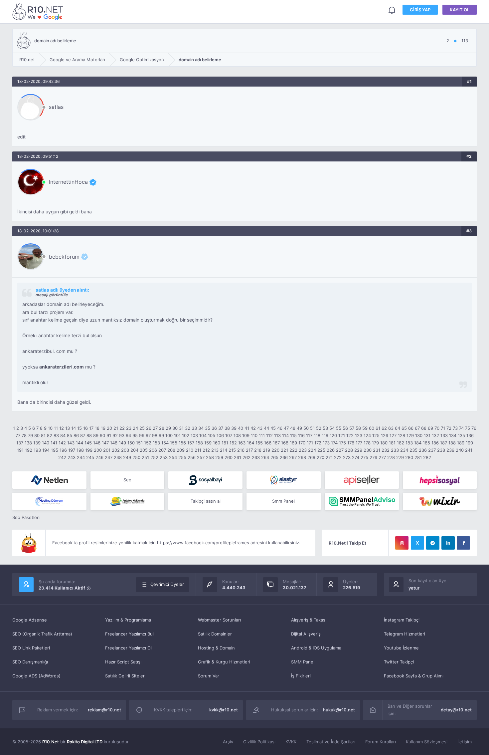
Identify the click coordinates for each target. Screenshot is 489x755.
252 (154, 457)
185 (426, 442)
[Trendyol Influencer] (440, 501)
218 (257, 450)
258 (210, 457)
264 (265, 457)
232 (386, 450)
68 (423, 428)
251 (145, 457)
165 (259, 442)
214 (223, 450)
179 (375, 442)
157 (190, 442)
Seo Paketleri (26, 517)
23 (128, 428)
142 (62, 442)
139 (37, 442)
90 (102, 435)
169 (293, 442)
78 (24, 435)
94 (128, 435)
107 (228, 435)
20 (109, 428)
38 (227, 428)
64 (397, 428)
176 (350, 442)
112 (269, 435)
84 (63, 435)
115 (293, 435)
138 (28, 442)
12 (61, 428)
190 (469, 442)
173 (326, 442)
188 (452, 442)
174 (334, 442)
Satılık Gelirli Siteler (125, 675)
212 (206, 450)
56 (345, 428)
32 (187, 428)
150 (131, 442)
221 (284, 450)
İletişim (464, 741)
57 (351, 428)
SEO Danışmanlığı (30, 661)
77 (18, 435)
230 (368, 450)
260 (229, 457)
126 (384, 435)
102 (185, 435)
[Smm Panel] (205, 480)
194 (46, 450)
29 (168, 428)
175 (342, 442)
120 (333, 435)
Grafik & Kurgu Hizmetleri (224, 661)
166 (267, 442)
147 (105, 442)
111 (262, 435)
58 (358, 428)
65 (404, 428)
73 (455, 428)
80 (37, 435)
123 (358, 435)
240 (460, 450)
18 (97, 428)
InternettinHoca (68, 181)
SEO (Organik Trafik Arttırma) (42, 633)
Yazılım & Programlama (128, 620)
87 (82, 435)
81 (43, 435)
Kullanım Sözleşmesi (426, 741)
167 (276, 442)
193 (37, 450)
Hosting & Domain (216, 647)
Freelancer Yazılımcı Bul (129, 633)
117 (309, 435)
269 (311, 457)
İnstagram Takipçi (401, 620)
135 (461, 435)
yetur (413, 588)
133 (444, 435)
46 (279, 428)
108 (237, 435)
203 (125, 450)
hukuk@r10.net (339, 709)
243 (72, 457)
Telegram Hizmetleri (404, 633)
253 (164, 457)
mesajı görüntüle (52, 294)
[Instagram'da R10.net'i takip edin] (401, 543)
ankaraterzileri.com (61, 367)
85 (69, 435)
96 (141, 435)
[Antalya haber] (127, 501)
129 (410, 435)
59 (365, 428)
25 (142, 428)
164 (250, 442)
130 (418, 435)
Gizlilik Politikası (259, 741)
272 (338, 457)
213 (215, 450)
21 (115, 428)
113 (277, 435)
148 (113, 442)
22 (122, 428)
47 (286, 428)
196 (63, 450)
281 (418, 457)
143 (71, 442)
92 (115, 435)
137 (19, 442)
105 (211, 435)
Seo (127, 479)
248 (118, 457)
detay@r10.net (456, 709)
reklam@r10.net (104, 709)
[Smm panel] (362, 501)
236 (423, 450)
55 (338, 428)
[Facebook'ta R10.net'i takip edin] (463, 543)
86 (76, 435)
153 (156, 442)
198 (80, 450)
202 (116, 450)
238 (441, 450)
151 (139, 442)
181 (392, 442)
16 (85, 428)
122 (350, 435)
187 (443, 442)
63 (391, 428)
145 (88, 442)
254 (173, 457)
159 (208, 442)
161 (225, 442)
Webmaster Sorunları (219, 620)
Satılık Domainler (215, 633)
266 (284, 457)
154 (165, 442)
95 (135, 435)
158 (199, 442)
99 (161, 435)
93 (121, 435)
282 (427, 457)
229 (358, 450)
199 (88, 450)
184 (417, 442)
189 (460, 442)
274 (355, 457)
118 (317, 435)
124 (367, 435)
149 (122, 442)
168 (284, 442)
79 (30, 435)
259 (219, 457)
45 (273, 428)
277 (382, 457)
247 (108, 457)
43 (259, 428)
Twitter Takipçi (399, 661)
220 (275, 450)
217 (249, 450)
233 (395, 450)
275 (364, 457)
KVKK (290, 741)
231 (376, 450)
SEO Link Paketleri (31, 647)
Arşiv (228, 741)
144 (79, 442)
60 (371, 428)
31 (181, 428)
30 (175, 428)
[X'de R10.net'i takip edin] (417, 543)
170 (301, 442)
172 (317, 442)
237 (432, 450)
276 (373, 457)
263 (256, 457)
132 (435, 435)
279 (400, 457)
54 (332, 428)
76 (473, 428)
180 (384, 442)
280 (409, 457)
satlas (56, 107)
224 (312, 450)
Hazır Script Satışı (123, 661)
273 (347, 457)
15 (79, 428)
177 (359, 442)
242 (62, 457)
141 (54, 442)
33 (194, 428)
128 (401, 435)
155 (173, 442)
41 (246, 428)
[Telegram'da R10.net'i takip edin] (432, 543)
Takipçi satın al (206, 501)
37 (220, 428)
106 (220, 435)
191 (20, 450)
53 (325, 428)
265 (274, 457)
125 (376, 435)
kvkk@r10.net (223, 709)
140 (45, 442)
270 (320, 457)
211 (198, 450)
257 (201, 457)
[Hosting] (49, 480)
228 (349, 450)
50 (306, 428)
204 (134, 450)
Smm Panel (283, 501)
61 (378, 428)
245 (90, 457)
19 (103, 428)
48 (292, 428)
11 (56, 428)
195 (54, 450)
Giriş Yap (420, 9)
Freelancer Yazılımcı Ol (128, 647)
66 (410, 428)
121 (341, 435)
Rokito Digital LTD (84, 741)
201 (106, 450)
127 (393, 435)
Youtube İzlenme (401, 647)
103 (194, 435)
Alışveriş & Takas (308, 620)
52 (318, 428)
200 (98, 450)
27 (155, 428)
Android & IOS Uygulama (316, 647)
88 (89, 435)
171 (310, 442)
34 (201, 428)
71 (443, 428)
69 (430, 428)
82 (49, 435)
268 (302, 457)
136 (470, 435)
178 (367, 442)
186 (435, 442)
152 (147, 442)
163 (241, 442)
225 (321, 450)
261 (237, 457)
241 (468, 450)
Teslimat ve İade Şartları (330, 741)
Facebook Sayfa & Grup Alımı (413, 675)
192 (28, 450)
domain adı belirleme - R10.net (39, 11)
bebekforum (64, 256)
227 (340, 450)
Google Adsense (29, 620)
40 (240, 428)
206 (153, 450)
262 (246, 457)
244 (81, 457)
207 (162, 450)
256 (192, 457)
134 (452, 435)
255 (182, 457)
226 (331, 450)
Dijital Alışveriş (306, 633)
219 (266, 450)
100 (169, 435)
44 (266, 428)
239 (450, 450)
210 (189, 450)
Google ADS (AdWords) (36, 675)
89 (95, 435)
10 (50, 428)
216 (240, 450)
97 (148, 435)
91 (108, 435)
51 (312, 428)
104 (203, 435)
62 (384, 428)
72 (448, 428)
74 (461, 428)
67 (417, 428)
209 (181, 450)
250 (136, 457)
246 (99, 457)
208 (171, 450)
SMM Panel (302, 661)
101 (177, 435)
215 (232, 450)
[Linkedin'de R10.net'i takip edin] (448, 543)
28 (161, 428)
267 (293, 457)
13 (67, 428)
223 (303, 450)
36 (214, 428)
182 (400, 442)
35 (207, 428)
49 (299, 428)
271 (329, 457)
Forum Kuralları (380, 741)
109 (245, 435)
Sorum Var (208, 675)
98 (154, 435)
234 (404, 450)
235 (413, 450)
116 (301, 435)
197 (71, 450)
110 (254, 435)
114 (285, 435)
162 (233, 442)
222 (293, 450)
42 (253, 428)
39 (234, 428)
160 (216, 442)
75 (467, 428)
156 (182, 442)
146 (96, 442)
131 (427, 435)
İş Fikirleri (301, 675)
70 (436, 428)
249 (127, 457)
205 (144, 450)
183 (409, 442)
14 (73, 428)
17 (91, 428)
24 (135, 428)
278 (391, 457)
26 (148, 428)
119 (325, 435)
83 (56, 435)
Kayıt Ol (459, 9)
